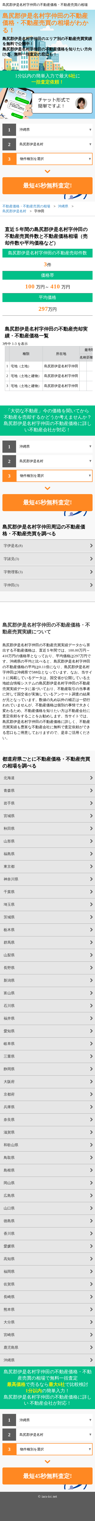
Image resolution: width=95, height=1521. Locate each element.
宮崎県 (9, 1335)
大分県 (9, 1322)
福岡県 (9, 1271)
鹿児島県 (11, 1347)
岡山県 (9, 1183)
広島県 (9, 1196)
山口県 (9, 1208)
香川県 (9, 1233)
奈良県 (9, 1120)
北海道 (9, 778)
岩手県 (9, 803)
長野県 (9, 968)
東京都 (9, 866)
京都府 (9, 1094)
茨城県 (9, 917)
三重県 (9, 1056)
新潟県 (9, 980)
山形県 (9, 841)
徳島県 (9, 1221)
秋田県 (9, 828)
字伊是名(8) (13, 546)
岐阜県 (9, 1044)
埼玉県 (9, 904)
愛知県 (9, 1031)
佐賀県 (9, 1284)
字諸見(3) (11, 559)
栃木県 (9, 930)
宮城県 (9, 816)
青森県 (9, 791)
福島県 (9, 854)
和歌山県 (11, 1145)
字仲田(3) (11, 585)
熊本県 (9, 1309)
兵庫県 (9, 1107)
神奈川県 (11, 879)
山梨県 (9, 955)
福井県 (9, 1018)
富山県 (9, 993)
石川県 (9, 1006)
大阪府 (9, 1082)
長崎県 (9, 1297)
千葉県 (9, 892)
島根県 (9, 1170)
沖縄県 (9, 1360)
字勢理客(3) (13, 572)
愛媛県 (9, 1246)
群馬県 (9, 942)
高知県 (9, 1259)
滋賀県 (9, 1132)
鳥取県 (9, 1158)
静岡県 (9, 1069)
